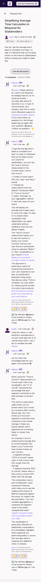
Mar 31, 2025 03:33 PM (23, 37)
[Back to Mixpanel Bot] (5, 13)
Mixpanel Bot (16, 13)
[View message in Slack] (34, 37)
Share (11, 41)
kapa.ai (15, 346)
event (16, 90)
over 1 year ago (19, 86)
